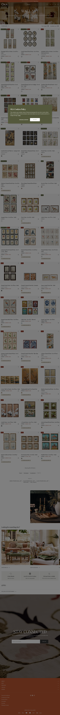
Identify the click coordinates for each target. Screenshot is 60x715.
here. (19, 115)
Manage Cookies (23, 119)
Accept (35, 119)
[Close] (50, 106)
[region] (30, 114)
